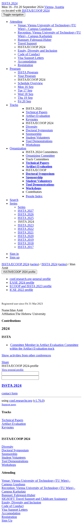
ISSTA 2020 (26, 236)
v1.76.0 (39, 400)
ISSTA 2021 (26, 232)
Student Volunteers (38, 137)
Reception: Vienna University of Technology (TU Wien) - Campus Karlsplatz (49, 34)
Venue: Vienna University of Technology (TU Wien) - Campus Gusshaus (47, 27)
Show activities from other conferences (26, 355)
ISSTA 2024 (49, 264)
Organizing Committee (40, 155)
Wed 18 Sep (25, 94)
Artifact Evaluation (38, 115)
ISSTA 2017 (26, 247)
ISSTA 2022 (26, 229)
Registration (25, 65)
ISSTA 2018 (26, 243)
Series (21, 207)
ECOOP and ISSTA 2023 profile (31, 286)
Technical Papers (36, 112)
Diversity (31, 126)
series (34, 264)
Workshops (33, 144)
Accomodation (27, 61)
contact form (10, 393)
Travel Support (27, 43)
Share (5, 362)
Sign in (14, 253)
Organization (18, 148)
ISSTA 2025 (26, 218)
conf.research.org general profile (30, 279)
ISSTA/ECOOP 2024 (36, 10)
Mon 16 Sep (25, 87)
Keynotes (32, 119)
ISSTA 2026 (26, 214)
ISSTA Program (28, 72)
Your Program (27, 76)
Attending (16, 21)
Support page (9, 404)
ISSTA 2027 (26, 210)
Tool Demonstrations (39, 141)
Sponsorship (34, 134)
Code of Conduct (29, 54)
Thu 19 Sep (25, 97)
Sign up (15, 257)
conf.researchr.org (20, 400)
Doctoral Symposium (39, 130)
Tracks (14, 105)
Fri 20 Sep (24, 101)
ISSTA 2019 (26, 239)
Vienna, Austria (54, 7)
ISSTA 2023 (26, 225)
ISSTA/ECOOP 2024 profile (19, 271)
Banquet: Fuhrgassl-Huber (34, 39)
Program (15, 68)
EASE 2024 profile (22, 282)
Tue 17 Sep (25, 90)
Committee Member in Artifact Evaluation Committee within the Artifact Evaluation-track (44, 346)
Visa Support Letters (31, 58)
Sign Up (7, 520)
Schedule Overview (30, 83)
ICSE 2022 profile (21, 289)
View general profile (13, 369)
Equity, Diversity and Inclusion (37, 50)
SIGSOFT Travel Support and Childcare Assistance (34, 498)
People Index (34, 196)
